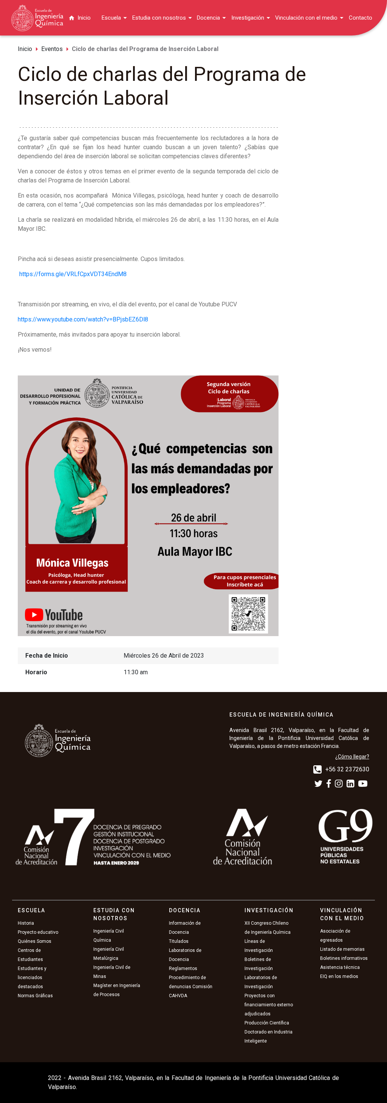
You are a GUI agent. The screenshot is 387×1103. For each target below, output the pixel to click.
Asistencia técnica (340, 967)
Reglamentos (183, 968)
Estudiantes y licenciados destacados (32, 977)
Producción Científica (267, 1023)
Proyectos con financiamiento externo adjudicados (269, 1004)
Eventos (52, 49)
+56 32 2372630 (347, 769)
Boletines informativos (344, 958)
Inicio (84, 17)
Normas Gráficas (35, 995)
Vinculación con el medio (306, 17)
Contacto (360, 17)
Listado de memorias (342, 949)
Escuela (111, 17)
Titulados (179, 941)
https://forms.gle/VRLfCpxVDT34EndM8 (73, 274)
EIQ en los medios (339, 976)
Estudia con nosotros (159, 17)
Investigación (247, 17)
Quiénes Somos (34, 941)
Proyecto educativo (38, 932)
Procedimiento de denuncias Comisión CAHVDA (190, 986)
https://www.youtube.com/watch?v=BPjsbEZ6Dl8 (83, 319)
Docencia (208, 17)
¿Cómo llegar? (352, 757)
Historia (26, 923)
